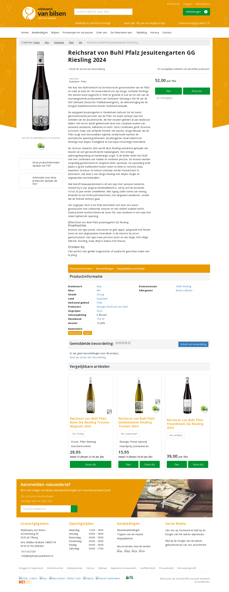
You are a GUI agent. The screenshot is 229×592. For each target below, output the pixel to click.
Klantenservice (202, 4)
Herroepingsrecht (187, 568)
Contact (167, 32)
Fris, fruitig (78, 433)
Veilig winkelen (75, 568)
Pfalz (71, 42)
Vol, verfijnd (175, 435)
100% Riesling (183, 286)
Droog (100, 294)
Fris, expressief (129, 433)
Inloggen (187, 4)
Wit (80, 42)
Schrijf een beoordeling (193, 344)
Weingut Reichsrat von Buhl (112, 306)
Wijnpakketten (125, 538)
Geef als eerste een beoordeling (88, 357)
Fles (168, 91)
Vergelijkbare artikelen (131, 268)
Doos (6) (197, 91)
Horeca (154, 32)
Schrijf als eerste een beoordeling (87, 68)
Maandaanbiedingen (128, 530)
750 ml (100, 318)
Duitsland (59, 42)
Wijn (47, 42)
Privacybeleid (166, 568)
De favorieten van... (121, 32)
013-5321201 (173, 4)
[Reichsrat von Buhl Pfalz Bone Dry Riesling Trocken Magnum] (90, 395)
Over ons (101, 32)
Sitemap (102, 568)
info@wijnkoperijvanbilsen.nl (37, 555)
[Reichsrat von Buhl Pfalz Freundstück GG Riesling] (187, 395)
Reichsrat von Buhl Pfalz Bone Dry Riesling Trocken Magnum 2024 (89, 422)
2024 (99, 310)
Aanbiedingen (40, 32)
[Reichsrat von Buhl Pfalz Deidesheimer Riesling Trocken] (139, 395)
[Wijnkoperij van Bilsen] (44, 13)
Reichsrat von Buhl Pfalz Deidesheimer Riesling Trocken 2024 (136, 422)
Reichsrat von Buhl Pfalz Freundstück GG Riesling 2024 (185, 424)
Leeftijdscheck (147, 568)
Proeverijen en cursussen (78, 32)
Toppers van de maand (130, 534)
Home (24, 32)
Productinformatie (81, 268)
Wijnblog (142, 32)
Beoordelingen (104, 268)
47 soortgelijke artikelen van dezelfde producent (183, 68)
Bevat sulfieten (184, 290)
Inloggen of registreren (31, 568)
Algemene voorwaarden (123, 568)
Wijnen (55, 32)
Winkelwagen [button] (196, 11)
